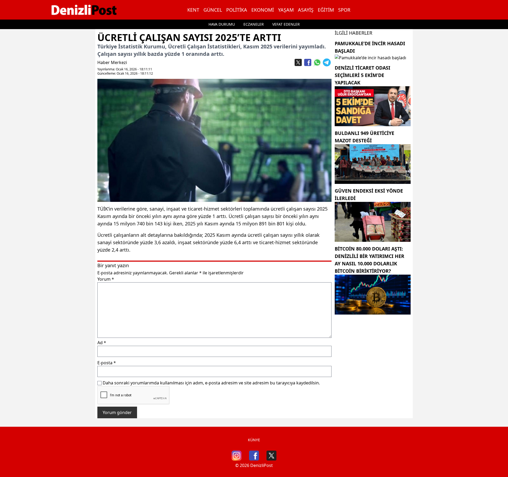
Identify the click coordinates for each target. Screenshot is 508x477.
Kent (193, 10)
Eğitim (326, 10)
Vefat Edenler (286, 24)
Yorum (105, 279)
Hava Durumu (221, 24)
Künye (254, 439)
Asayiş (306, 10)
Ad (101, 343)
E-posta (106, 363)
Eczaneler (253, 24)
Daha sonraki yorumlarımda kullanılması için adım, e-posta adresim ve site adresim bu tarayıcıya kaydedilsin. (211, 383)
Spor (344, 10)
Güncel (212, 10)
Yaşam (286, 10)
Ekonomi (262, 10)
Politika (236, 10)
